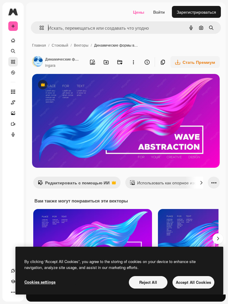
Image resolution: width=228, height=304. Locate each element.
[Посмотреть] (13, 72)
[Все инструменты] (13, 91)
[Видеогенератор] (13, 124)
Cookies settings (40, 282)
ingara (50, 65)
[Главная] (13, 40)
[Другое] (13, 292)
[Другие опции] (133, 62)
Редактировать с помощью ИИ (74, 184)
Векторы (81, 45)
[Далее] (201, 183)
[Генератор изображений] (13, 113)
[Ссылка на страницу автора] (37, 62)
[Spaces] (13, 102)
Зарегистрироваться (196, 12)
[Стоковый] (13, 61)
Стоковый (60, 45)
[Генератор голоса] (13, 134)
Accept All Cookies (193, 282)
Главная (39, 45)
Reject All (148, 282)
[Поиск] (13, 51)
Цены (138, 12)
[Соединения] (13, 271)
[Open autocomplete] (39, 28)
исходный (72, 85)
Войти (159, 12)
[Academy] (13, 281)
